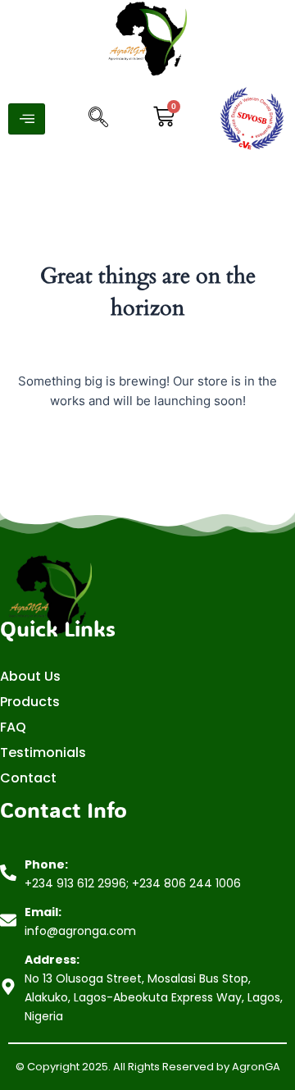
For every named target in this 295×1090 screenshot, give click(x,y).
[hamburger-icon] (26, 119)
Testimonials (43, 752)
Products (30, 702)
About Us (30, 676)
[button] (97, 119)
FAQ (13, 727)
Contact (28, 778)
